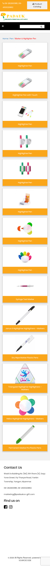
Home (5, 38)
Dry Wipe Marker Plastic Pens (25, 357)
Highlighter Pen (25, 65)
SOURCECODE (25, 560)
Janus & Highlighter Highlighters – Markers (25, 328)
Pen (11, 38)
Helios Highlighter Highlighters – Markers (25, 418)
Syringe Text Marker (25, 299)
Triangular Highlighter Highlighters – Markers (25, 388)
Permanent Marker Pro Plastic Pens (25, 448)
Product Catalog (37, 5)
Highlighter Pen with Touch (25, 95)
